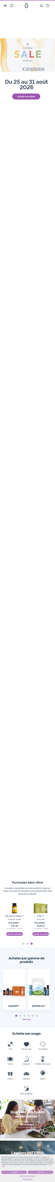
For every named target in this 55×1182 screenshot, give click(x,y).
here (3, 1166)
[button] (25, 69)
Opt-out (40, 1172)
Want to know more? (27, 1176)
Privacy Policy (27, 1179)
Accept (14, 1172)
